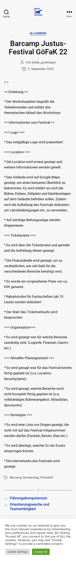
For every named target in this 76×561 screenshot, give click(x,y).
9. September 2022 (41, 69)
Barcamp (16, 477)
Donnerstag (31, 477)
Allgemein (38, 33)
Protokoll (46, 477)
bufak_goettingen (44, 62)
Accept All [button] (40, 551)
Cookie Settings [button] (17, 551)
